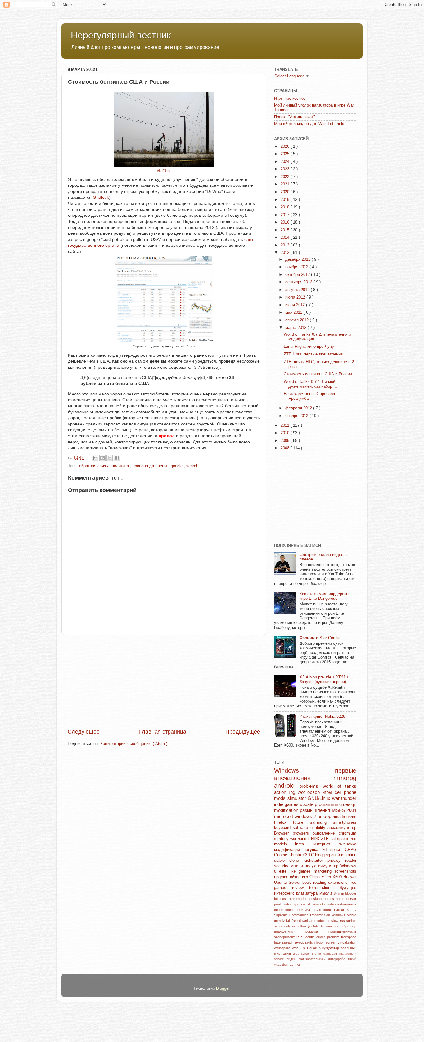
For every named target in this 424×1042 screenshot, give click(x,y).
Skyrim (339, 893)
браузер (350, 926)
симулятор (329, 866)
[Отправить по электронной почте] (95, 458)
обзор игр (299, 877)
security (282, 866)
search (192, 466)
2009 (286, 440)
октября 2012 (298, 274)
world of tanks (340, 786)
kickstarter (315, 860)
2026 (286, 146)
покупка (313, 850)
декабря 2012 (298, 259)
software (301, 828)
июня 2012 (295, 305)
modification (287, 810)
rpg (297, 904)
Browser (283, 833)
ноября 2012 (297, 267)
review (300, 888)
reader (350, 860)
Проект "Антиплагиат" (294, 117)
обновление (326, 833)
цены (163, 466)
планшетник (289, 931)
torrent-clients (324, 888)
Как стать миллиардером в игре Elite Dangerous (325, 596)
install (304, 844)
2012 (286, 253)
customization (343, 855)
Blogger (222, 988)
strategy (282, 839)
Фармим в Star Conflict (321, 638)
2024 (286, 161)
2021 (286, 184)
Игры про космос (290, 98)
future (301, 822)
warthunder (300, 839)
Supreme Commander (291, 915)
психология (323, 910)
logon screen (327, 942)
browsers (303, 833)
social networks (314, 904)
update (307, 804)
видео (293, 959)
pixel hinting (284, 904)
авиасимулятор (341, 828)
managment (347, 953)
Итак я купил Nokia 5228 (322, 716)
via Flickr (164, 170)
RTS (300, 937)
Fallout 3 (343, 910)
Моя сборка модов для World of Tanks (309, 124)
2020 (286, 192)
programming (329, 804)
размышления (316, 810)
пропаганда (144, 466)
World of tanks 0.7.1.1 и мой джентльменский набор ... (310, 384)
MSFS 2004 (344, 810)
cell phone (345, 792)
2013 (286, 245)
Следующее (84, 732)
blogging (323, 855)
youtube (314, 926)
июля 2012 (295, 297)
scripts (351, 920)
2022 (286, 177)
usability (318, 828)
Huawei (349, 877)
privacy (336, 860)
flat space (340, 839)
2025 (286, 154)
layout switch (305, 942)
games (330, 898)
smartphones (344, 822)
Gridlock (101, 197)
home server (346, 898)
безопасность (332, 926)
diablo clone (289, 860)
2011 (286, 425)
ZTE (325, 839)
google (177, 466)
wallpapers (283, 948)
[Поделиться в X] (109, 458)
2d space (333, 850)
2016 (286, 222)
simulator (297, 798)
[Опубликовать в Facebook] (117, 458)
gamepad (331, 953)
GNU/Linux (320, 798)
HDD (316, 839)
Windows (304, 770)
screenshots (345, 871)
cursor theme (312, 953)
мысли (326, 893)
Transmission (320, 915)
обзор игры (321, 792)
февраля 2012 (299, 408)
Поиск (312, 948)
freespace (348, 937)
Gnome (281, 855)
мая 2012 (294, 312)
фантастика (291, 964)
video (332, 904)
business (282, 898)
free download (303, 920)
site (289, 926)
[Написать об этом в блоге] (102, 458)
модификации (289, 850)
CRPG (350, 850)
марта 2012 (296, 327)
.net (297, 953)
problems (310, 786)
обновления (285, 910)
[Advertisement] (163, 681)
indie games (287, 804)
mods (280, 798)
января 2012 (297, 416)
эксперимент (285, 937)
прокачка (316, 931)
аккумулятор (330, 948)
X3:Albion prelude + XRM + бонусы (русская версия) (324, 679)
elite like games (296, 871)
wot (302, 792)
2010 (286, 433)
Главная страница (162, 732)
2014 (286, 237)
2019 (286, 200)
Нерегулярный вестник (121, 35)
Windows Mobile (344, 915)
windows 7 (306, 816)
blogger (350, 893)
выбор (325, 816)
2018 (286, 207)
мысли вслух (304, 866)
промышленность (342, 931)
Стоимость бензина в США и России (318, 374)
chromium (347, 833)
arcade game (344, 817)
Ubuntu (295, 855)
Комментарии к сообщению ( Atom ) (133, 744)
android (286, 785)
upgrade (282, 877)
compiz (280, 920)
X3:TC (308, 855)
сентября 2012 (299, 282)
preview (333, 920)
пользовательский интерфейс (323, 959)
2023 (286, 169)
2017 (286, 215)
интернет (325, 844)
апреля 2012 (297, 320)
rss (343, 920)
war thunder (344, 798)
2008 (286, 448)
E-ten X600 (332, 877)
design (349, 804)
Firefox (283, 822)
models (320, 920)
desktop (316, 898)
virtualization (347, 942)
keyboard (283, 828)
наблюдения (346, 904)
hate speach (284, 942)
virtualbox (300, 926)
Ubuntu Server (288, 882)
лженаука (347, 844)
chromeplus (300, 898)
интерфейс (285, 893)
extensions (339, 882)
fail (288, 920)
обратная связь (94, 466)
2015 (286, 230)
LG (354, 910)
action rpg (286, 792)
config (310, 937)
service (280, 959)
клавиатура (307, 893)
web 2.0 (299, 948)
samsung (321, 822)
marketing (324, 871)
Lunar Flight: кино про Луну (309, 346)
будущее (348, 888)
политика (121, 466)
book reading (315, 882)
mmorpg (344, 777)
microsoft (284, 816)
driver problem (328, 937)
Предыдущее (242, 732)
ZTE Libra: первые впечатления (313, 354)
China (315, 877)
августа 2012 (298, 290)
